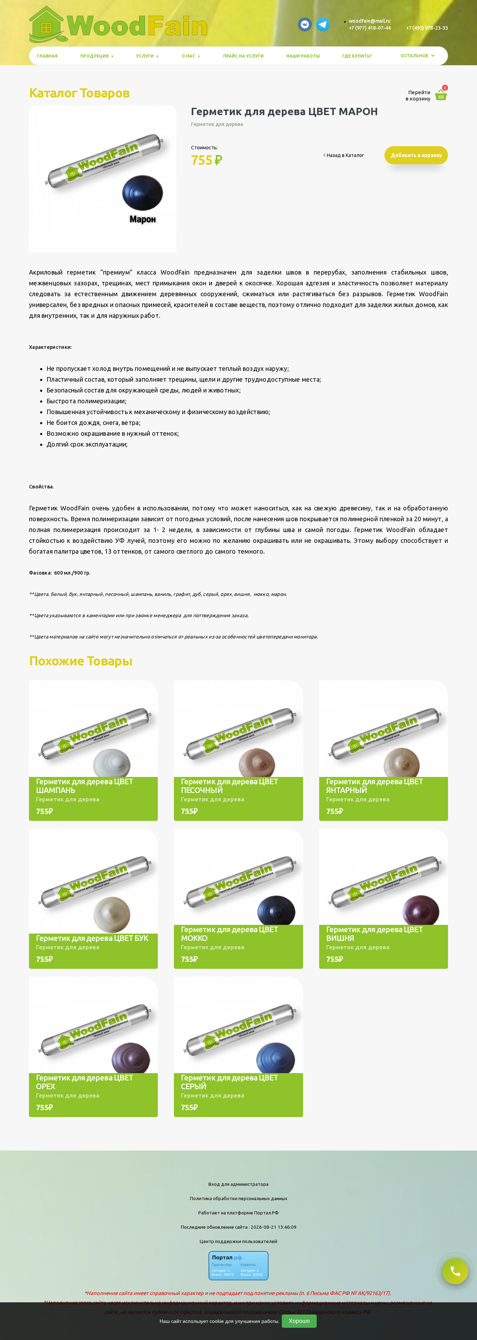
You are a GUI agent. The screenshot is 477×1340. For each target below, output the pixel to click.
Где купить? (357, 56)
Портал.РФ (266, 1212)
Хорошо (299, 1321)
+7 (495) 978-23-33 (427, 28)
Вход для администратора (238, 1184)
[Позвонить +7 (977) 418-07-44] (455, 1271)
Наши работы (303, 56)
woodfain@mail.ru (370, 21)
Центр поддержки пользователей (238, 1241)
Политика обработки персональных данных (238, 1198)
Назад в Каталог (345, 155)
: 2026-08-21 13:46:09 (272, 1227)
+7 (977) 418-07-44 (370, 28)
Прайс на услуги (243, 56)
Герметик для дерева (217, 124)
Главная (47, 56)
